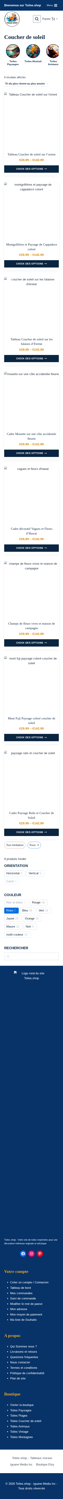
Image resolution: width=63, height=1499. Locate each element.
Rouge (36, 902)
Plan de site (18, 1378)
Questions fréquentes (24, 1357)
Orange (29, 918)
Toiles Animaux (20, 1426)
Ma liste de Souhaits (23, 1319)
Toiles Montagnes (21, 1437)
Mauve (10, 926)
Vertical (33, 873)
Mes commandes (21, 1293)
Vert (41, 910)
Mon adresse (18, 1309)
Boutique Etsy (45, 1464)
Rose (9, 910)
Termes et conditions (23, 1367)
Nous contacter (20, 1362)
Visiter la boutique (22, 1405)
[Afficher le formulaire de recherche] (37, 19)
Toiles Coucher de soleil (25, 1421)
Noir (28, 926)
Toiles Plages (18, 1415)
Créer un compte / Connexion (29, 1282)
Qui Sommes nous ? (23, 1346)
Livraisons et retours (23, 1351)
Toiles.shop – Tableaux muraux (32, 1458)
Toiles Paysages (20, 1410)
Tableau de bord (20, 1287)
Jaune (10, 918)
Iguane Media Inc (21, 1464)
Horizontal (13, 873)
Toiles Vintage (19, 1431)
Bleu (25, 910)
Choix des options (29, 169)
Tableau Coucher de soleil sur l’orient (31, 154)
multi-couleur (14, 934)
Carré (10, 881)
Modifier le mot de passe (26, 1304)
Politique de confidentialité (27, 1373)
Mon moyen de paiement (26, 1314)
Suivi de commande (23, 1298)
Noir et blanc (14, 902)
